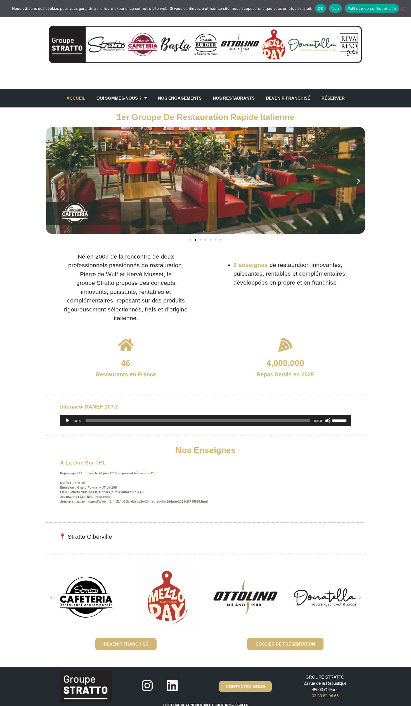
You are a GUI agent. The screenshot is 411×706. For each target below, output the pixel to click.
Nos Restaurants (234, 98)
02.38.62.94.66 (325, 695)
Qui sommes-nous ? (118, 98)
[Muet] (328, 420)
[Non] (402, 8)
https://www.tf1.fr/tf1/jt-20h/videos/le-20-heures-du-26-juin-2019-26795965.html (148, 501)
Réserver (333, 98)
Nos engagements (180, 98)
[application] (205, 420)
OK (320, 8)
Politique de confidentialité (372, 8)
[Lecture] (67, 420)
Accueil (76, 98)
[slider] (340, 420)
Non (335, 8)
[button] (52, 181)
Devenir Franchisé (288, 98)
